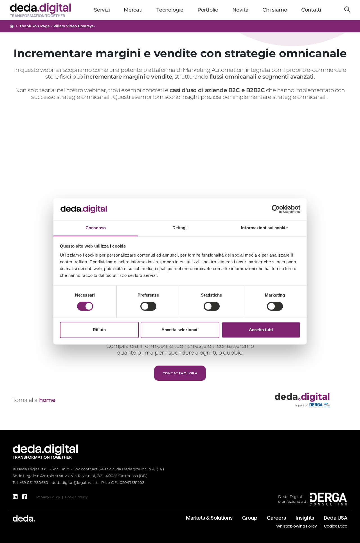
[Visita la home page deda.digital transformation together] (40, 9)
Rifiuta (99, 329)
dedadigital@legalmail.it (75, 482)
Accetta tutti (261, 329)
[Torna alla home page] (12, 26)
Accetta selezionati (180, 329)
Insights (305, 517)
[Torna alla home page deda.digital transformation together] (45, 451)
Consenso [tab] (96, 227)
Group (249, 517)
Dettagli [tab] (180, 227)
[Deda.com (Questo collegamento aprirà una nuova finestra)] (24, 518)
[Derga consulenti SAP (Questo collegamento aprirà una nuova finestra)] (328, 498)
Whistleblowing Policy (296, 526)
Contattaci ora (180, 373)
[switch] (148, 306)
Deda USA (335, 517)
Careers (276, 517)
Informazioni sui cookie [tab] (264, 227)
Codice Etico (335, 526)
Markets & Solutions (209, 517)
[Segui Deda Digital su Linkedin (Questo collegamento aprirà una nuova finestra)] (15, 496)
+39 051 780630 (34, 482)
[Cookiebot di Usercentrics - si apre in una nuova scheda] (275, 209)
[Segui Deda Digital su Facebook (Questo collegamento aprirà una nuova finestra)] (24, 496)
